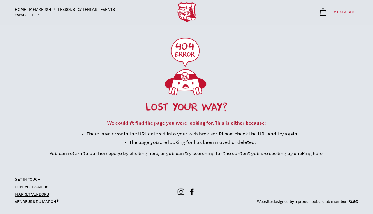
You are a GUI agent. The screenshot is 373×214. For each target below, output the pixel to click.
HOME (20, 9)
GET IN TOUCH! (28, 179)
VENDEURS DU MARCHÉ (37, 201)
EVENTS (108, 9)
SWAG (20, 15)
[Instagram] (180, 191)
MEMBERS (343, 12)
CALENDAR (88, 9)
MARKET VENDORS (32, 194)
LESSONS (66, 9)
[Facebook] (192, 191)
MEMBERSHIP (42, 9)
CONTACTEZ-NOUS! (32, 187)
